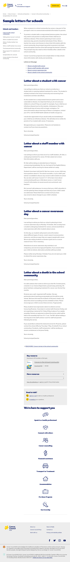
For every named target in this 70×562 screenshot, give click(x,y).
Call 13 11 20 (33, 396)
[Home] (8, 5)
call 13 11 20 (43, 382)
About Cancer (12, 14)
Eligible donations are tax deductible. (42, 557)
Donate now (55, 5)
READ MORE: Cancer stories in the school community (42, 346)
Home (4, 14)
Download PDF (38, 366)
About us (32, 527)
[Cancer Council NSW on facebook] (49, 540)
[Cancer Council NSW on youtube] (64, 540)
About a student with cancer (36, 66)
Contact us (49, 529)
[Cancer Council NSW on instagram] (59, 540)
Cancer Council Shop (35, 529)
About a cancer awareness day (37, 70)
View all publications (32, 382)
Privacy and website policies (54, 532)
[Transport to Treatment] (45, 466)
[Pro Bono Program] (45, 491)
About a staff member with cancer (38, 68)
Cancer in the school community (40, 14)
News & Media (50, 527)
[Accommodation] (45, 478)
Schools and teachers (23, 14)
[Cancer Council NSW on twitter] (54, 540)
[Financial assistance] (45, 453)
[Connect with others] (45, 427)
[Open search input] (48, 6)
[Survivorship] (45, 504)
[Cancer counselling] (45, 440)
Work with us (33, 532)
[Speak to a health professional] (45, 414)
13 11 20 (23, 5)
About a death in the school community (40, 72)
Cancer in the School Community (46, 362)
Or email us (32, 399)
